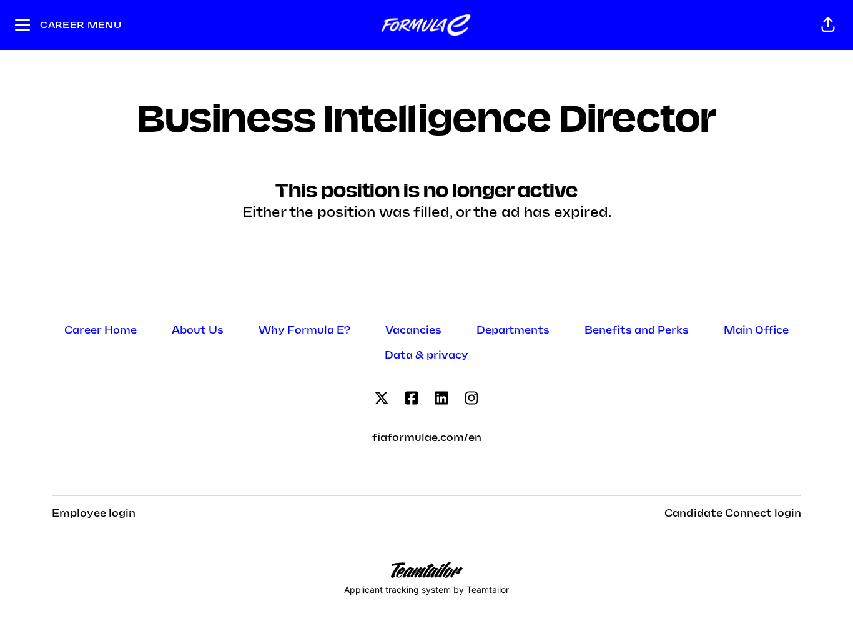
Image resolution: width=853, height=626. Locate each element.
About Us (198, 330)
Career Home (100, 330)
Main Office (756, 330)
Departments (513, 330)
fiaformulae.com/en (426, 438)
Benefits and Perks (636, 330)
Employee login (94, 513)
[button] (828, 24)
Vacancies (413, 330)
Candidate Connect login (732, 513)
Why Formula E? (304, 330)
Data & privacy (426, 355)
